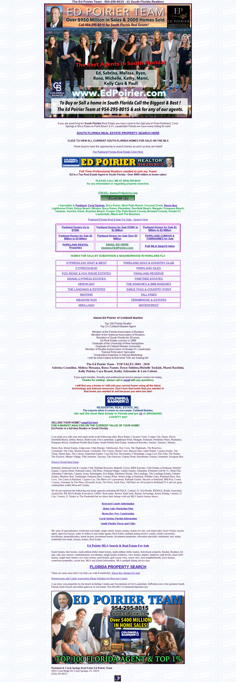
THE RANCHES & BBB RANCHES (148, 284)
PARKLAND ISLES (148, 268)
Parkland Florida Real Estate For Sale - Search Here (118, 219)
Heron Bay (170, 205)
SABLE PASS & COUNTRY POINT (148, 289)
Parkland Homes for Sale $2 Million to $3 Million (75, 237)
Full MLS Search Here (160, 246)
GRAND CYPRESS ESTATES (86, 278)
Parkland (81, 205)
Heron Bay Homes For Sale (126, 573)
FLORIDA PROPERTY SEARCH (118, 567)
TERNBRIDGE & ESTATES (148, 299)
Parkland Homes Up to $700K (75, 229)
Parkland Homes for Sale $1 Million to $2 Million (160, 229)
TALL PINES (149, 294)
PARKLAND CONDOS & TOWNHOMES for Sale (160, 237)
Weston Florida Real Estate (65, 462)
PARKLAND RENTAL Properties (75, 246)
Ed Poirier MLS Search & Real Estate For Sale (118, 545)
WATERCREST (149, 305)
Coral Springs (96, 205)
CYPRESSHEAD (86, 268)
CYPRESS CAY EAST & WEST (86, 262)
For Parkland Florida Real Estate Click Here (118, 152)
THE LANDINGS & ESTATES (86, 289)
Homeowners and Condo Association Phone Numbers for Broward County (89, 578)
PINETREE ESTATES (149, 278)
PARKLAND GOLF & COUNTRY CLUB (148, 262)
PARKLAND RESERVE (149, 273)
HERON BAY (86, 284)
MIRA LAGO (86, 305)
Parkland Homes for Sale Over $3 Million (117, 237)
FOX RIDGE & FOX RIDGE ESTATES (86, 273)
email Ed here (89, 422)
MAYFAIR (86, 294)
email (126, 380)
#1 (140, 413)
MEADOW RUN (86, 299)
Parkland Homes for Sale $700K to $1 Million (117, 229)
